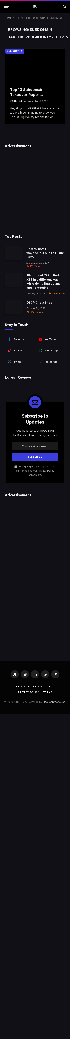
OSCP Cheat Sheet (39, 302)
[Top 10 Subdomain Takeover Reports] (35, 65)
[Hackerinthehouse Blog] (35, 6)
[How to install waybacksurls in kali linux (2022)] (14, 253)
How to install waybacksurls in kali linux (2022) (45, 253)
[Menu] (6, 6)
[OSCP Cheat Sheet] (14, 307)
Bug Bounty (15, 51)
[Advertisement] (35, 191)
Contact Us (41, 686)
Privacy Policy (46, 470)
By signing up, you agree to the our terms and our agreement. (36, 470)
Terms (47, 692)
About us (22, 686)
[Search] (64, 6)
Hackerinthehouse (54, 701)
